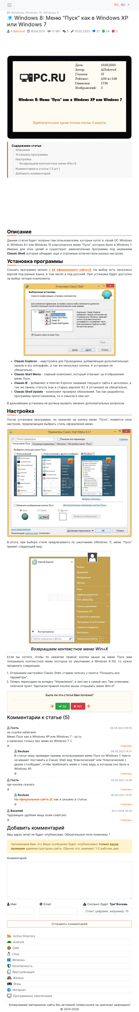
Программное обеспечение (32, 996)
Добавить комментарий (33, 173)
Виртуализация (23, 972)
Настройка (23, 159)
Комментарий (17, 858)
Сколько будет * (106, 904)
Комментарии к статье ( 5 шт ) (38, 168)
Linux (15, 954)
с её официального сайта (68, 269)
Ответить (126, 745)
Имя (13, 904)
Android (18, 942)
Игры (17, 984)
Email (47, 904)
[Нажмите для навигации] (9, 5)
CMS (15, 948)
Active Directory (23, 936)
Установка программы (32, 154)
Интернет (19, 990)
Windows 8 (51, 12)
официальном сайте (34, 799)
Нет (79, 706)
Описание (23, 150)
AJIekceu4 (17, 31)
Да (64, 706)
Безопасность (22, 966)
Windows (17, 12)
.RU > (123, 5)
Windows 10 (33, 12)
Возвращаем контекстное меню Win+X (48, 163)
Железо (18, 978)
